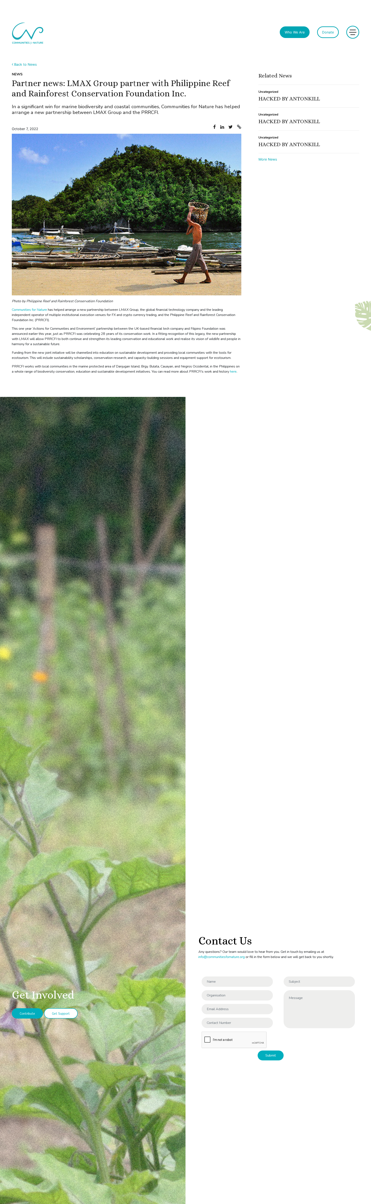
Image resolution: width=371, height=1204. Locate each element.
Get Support (61, 1013)
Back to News (24, 64)
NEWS (17, 74)
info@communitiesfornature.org (221, 957)
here (233, 371)
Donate (328, 32)
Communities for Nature (29, 309)
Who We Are (295, 32)
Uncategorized (268, 92)
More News (267, 159)
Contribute (27, 1013)
